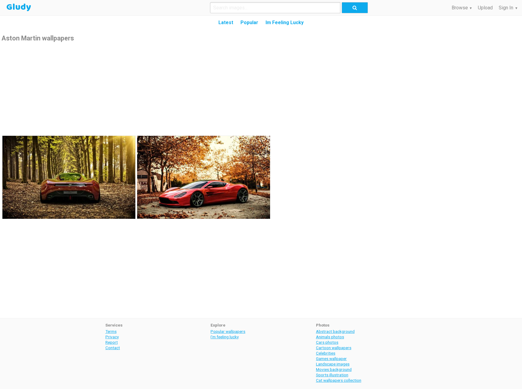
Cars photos (327, 342)
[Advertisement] (261, 88)
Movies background (334, 369)
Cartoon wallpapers (333, 347)
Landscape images (333, 364)
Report (111, 342)
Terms (111, 331)
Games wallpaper (331, 358)
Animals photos (330, 336)
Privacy (112, 336)
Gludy (18, 7)
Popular (249, 22)
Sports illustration (332, 374)
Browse (460, 8)
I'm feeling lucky (225, 336)
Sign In (506, 8)
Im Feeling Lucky (285, 22)
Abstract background (335, 331)
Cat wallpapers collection (338, 380)
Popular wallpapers (228, 331)
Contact (112, 347)
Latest (225, 22)
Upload (485, 8)
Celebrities (325, 353)
